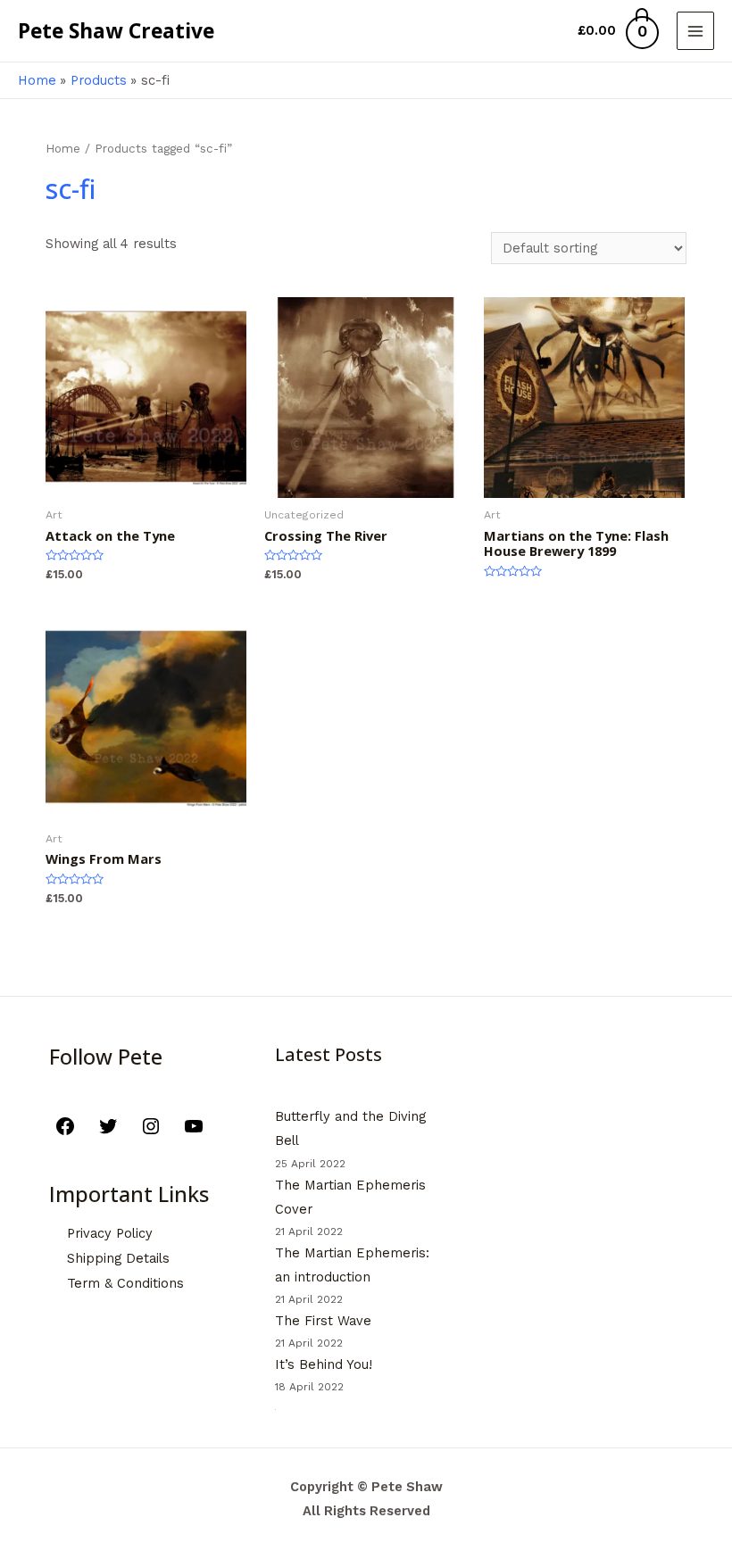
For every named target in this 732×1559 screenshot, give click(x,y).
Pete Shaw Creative (116, 31)
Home (63, 148)
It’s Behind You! (323, 1364)
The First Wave (323, 1321)
